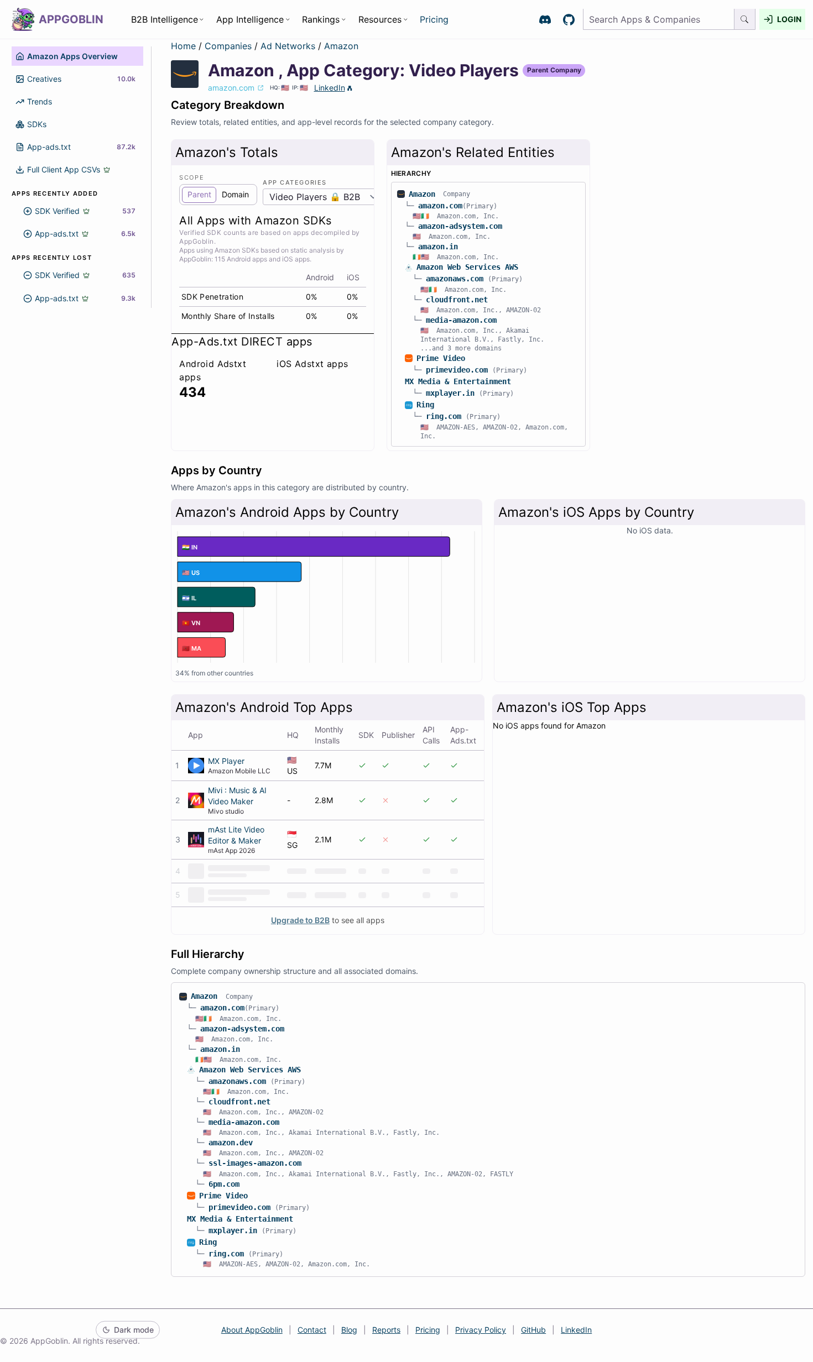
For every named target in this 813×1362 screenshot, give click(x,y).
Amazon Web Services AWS (467, 267)
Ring (425, 404)
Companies (229, 45)
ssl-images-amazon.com (255, 1163)
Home (183, 45)
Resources (380, 19)
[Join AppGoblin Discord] (545, 19)
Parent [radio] (199, 194)
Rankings (321, 19)
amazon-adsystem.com (460, 226)
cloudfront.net (457, 299)
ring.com (443, 416)
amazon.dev (231, 1142)
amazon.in (438, 246)
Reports (386, 1329)
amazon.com (440, 205)
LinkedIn (329, 87)
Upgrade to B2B (300, 920)
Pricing (434, 19)
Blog (349, 1329)
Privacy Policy (480, 1329)
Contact (312, 1329)
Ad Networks (289, 45)
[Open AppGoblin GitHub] (569, 19)
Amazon (341, 45)
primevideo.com (457, 369)
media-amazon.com (461, 320)
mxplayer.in (450, 393)
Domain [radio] (235, 194)
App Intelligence (250, 19)
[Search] (744, 19)
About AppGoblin (252, 1329)
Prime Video (440, 358)
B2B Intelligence (164, 19)
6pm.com (224, 1184)
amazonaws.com (454, 278)
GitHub (533, 1329)
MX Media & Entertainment (458, 381)
